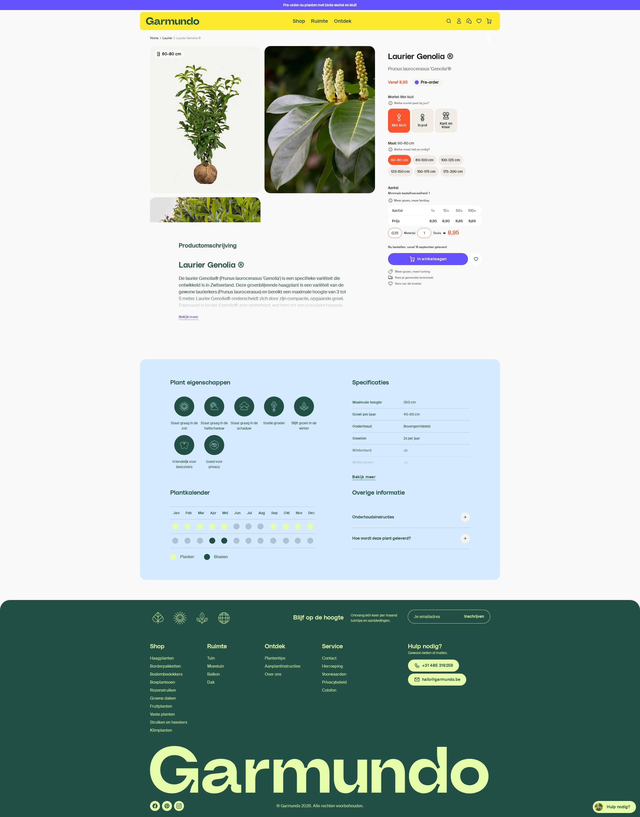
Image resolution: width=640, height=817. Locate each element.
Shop (299, 21)
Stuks (437, 233)
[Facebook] (155, 806)
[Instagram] (179, 806)
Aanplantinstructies (282, 666)
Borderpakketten (165, 666)
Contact (329, 658)
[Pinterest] (167, 806)
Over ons (273, 674)
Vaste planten (162, 714)
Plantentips (275, 658)
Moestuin (215, 666)
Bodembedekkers (166, 674)
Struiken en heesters (168, 722)
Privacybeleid (334, 682)
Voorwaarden (334, 674)
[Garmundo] (173, 21)
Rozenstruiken (163, 690)
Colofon (329, 690)
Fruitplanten (161, 706)
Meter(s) (409, 233)
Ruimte (319, 21)
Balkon (213, 674)
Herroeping (332, 666)
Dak (210, 682)
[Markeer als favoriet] (476, 259)
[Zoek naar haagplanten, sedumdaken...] (449, 21)
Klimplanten (161, 730)
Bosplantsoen (162, 682)
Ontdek (343, 21)
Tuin (211, 658)
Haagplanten (162, 658)
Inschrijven (474, 616)
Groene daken (163, 698)
